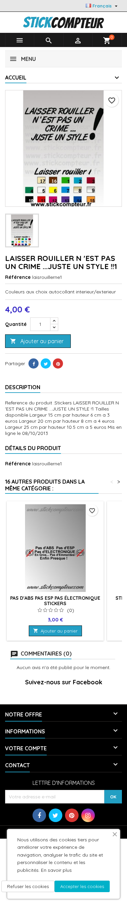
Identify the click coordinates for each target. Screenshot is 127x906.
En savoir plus (56, 870)
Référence (18, 277)
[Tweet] (46, 363)
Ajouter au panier (37, 341)
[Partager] (33, 363)
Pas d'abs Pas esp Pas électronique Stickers (55, 600)
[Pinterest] (58, 363)
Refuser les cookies (28, 886)
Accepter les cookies (82, 886)
